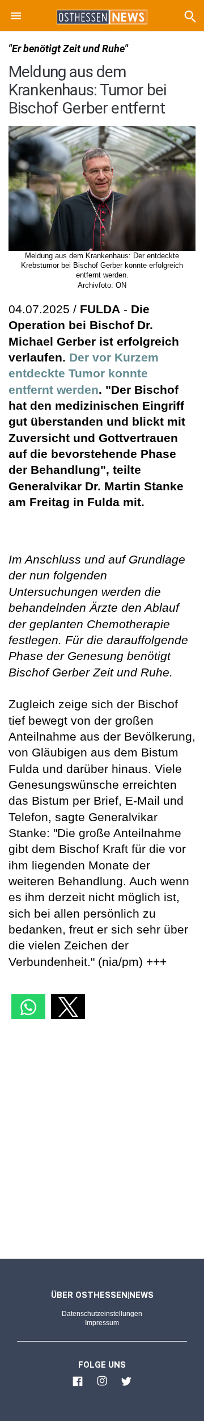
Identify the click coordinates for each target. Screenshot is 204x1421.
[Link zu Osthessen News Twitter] (126, 1385)
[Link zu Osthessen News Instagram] (102, 1385)
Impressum (102, 1323)
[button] (16, 17)
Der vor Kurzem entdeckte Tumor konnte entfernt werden (83, 373)
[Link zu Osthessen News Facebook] (77, 1385)
